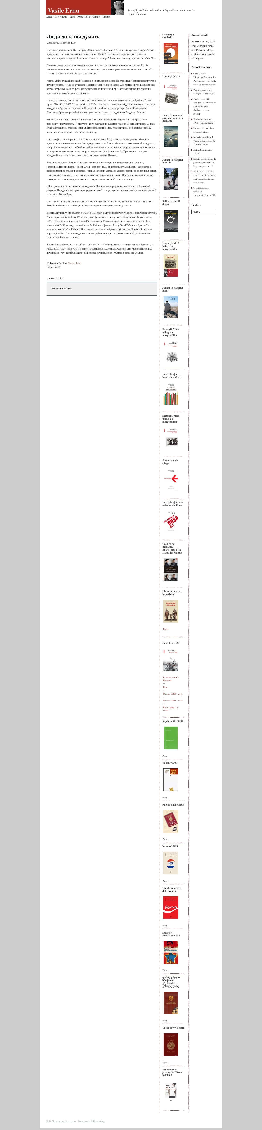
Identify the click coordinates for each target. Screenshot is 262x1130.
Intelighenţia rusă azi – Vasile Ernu (172, 503)
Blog (87, 16)
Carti (72, 16)
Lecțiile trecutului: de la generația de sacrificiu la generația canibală (204, 162)
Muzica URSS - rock (173, 700)
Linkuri (106, 16)
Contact (96, 16)
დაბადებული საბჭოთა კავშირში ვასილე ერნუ (171, 981)
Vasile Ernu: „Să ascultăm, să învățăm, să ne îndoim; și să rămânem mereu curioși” (204, 106)
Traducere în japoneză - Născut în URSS (172, 1072)
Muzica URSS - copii (173, 693)
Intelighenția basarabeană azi (171, 375)
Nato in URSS (170, 846)
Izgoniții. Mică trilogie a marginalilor (170, 246)
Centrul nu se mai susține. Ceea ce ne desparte (172, 118)
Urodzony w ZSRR (173, 1027)
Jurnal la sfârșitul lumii (172, 289)
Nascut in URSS (171, 643)
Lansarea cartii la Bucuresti (171, 679)
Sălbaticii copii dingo (171, 202)
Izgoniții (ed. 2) (171, 76)
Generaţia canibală (168, 35)
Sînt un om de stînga (170, 461)
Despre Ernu (61, 16)
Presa (80, 16)
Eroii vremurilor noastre (171, 708)
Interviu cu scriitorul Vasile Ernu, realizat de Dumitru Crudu (204, 140)
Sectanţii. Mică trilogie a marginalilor (171, 418)
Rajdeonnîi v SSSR (173, 721)
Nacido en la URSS (173, 804)
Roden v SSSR (170, 763)
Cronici (71, 263)
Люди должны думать (73, 36)
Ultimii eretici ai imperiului (171, 592)
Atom (102, 1121)
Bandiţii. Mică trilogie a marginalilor (170, 332)
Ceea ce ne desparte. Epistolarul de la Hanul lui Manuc (172, 548)
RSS (93, 1121)
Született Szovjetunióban (171, 933)
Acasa (49, 16)
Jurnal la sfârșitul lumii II (172, 161)
